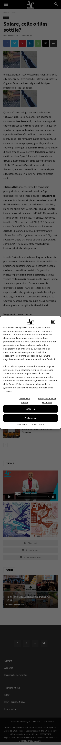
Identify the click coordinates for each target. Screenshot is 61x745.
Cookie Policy (21, 424)
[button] (53, 322)
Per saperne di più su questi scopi (47, 400)
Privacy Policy (38, 424)
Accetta (30, 408)
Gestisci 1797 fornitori (24, 400)
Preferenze (30, 418)
